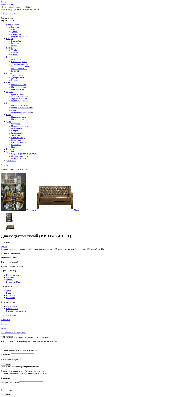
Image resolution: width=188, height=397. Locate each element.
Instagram (5, 328)
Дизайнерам (11, 306)
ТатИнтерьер (20, 9)
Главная (4, 169)
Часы (8, 82)
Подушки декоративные (21, 126)
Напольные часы (18, 89)
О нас (8, 291)
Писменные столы (19, 68)
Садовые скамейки (19, 156)
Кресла (14, 29)
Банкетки (15, 27)
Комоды (9, 48)
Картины (10, 149)
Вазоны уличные (18, 158)
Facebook (5, 324)
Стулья (9, 73)
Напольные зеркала (19, 101)
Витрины (15, 55)
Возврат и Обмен (13, 282)
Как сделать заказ (13, 275)
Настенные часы (18, 85)
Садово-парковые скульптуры (24, 154)
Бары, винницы (18, 138)
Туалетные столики (19, 64)
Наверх (4, 2)
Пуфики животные (19, 36)
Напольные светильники (22, 108)
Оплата (9, 280)
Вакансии (10, 295)
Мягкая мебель (12, 25)
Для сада (10, 151)
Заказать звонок (8, 4)
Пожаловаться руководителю (13, 333)
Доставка (10, 277)
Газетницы (16, 140)
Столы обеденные (19, 62)
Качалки (15, 80)
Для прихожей (17, 78)
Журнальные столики (20, 66)
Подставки (16, 59)
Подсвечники (17, 128)
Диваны (14, 32)
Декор (8, 121)
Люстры (14, 110)
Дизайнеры (11, 161)
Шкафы (9, 38)
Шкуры (14, 131)
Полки (14, 45)
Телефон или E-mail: (10, 383)
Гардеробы (16, 41)
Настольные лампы (19, 105)
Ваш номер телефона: (10, 359)
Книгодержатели (18, 142)
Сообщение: (6, 390)
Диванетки (16, 34)
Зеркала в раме (17, 94)
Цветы (14, 147)
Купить (4, 247)
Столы (9, 57)
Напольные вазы (18, 117)
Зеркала (9, 91)
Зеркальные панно (19, 98)
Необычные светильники (22, 112)
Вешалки (15, 43)
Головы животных (19, 133)
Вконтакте (5, 320)
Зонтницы (15, 135)
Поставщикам (12, 309)
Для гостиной (17, 75)
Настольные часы (19, 87)
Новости (10, 293)
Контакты (10, 298)
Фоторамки (16, 144)
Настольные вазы (18, 119)
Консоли (15, 71)
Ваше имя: (5, 355)
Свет (8, 103)
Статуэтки (15, 124)
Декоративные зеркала (21, 96)
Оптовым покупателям (16, 311)
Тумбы (14, 50)
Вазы (8, 115)
